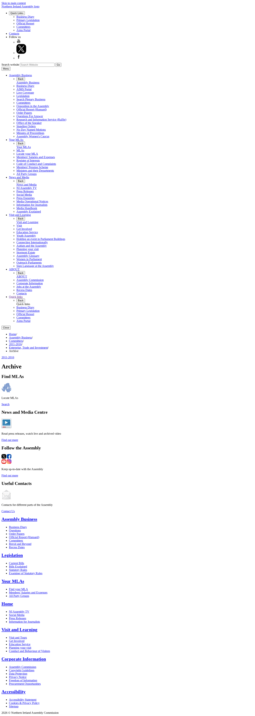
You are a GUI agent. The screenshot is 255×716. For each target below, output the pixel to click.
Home (12, 334)
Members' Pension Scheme (32, 167)
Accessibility (13, 691)
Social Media (24, 194)
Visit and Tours (18, 637)
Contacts (14, 33)
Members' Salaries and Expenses (35, 157)
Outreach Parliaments (29, 262)
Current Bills (16, 563)
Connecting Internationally (32, 242)
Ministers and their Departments (35, 170)
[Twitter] (21, 52)
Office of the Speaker (29, 123)
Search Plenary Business (30, 99)
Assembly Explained (28, 211)
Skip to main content (13, 3)
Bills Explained (18, 566)
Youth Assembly (26, 235)
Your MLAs (16, 139)
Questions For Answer (29, 116)
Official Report (25, 23)
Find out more (9, 440)
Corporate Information (29, 283)
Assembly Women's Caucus (32, 136)
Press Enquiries (25, 198)
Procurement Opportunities (25, 683)
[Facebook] (18, 58)
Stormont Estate (25, 252)
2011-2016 (15, 344)
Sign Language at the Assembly (35, 266)
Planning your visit (27, 249)
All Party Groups (26, 174)
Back (21, 79)
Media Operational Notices (32, 201)
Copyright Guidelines (21, 670)
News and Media (19, 177)
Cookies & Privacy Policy (24, 703)
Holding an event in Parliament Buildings (40, 239)
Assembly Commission (30, 280)
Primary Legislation (28, 20)
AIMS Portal (24, 89)
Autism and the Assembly (31, 245)
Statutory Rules (18, 569)
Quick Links (16, 13)
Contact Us (8, 511)
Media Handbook (26, 208)
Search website (10, 64)
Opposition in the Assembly (32, 106)
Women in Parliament (29, 259)
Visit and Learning (20, 214)
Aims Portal (23, 30)
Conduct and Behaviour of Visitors (29, 651)
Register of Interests (28, 160)
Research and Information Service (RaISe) (41, 119)
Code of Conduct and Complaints (36, 163)
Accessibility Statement (22, 699)
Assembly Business (20, 75)
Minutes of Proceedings (30, 133)
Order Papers (24, 112)
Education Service (27, 232)
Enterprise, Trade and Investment (28, 347)
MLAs (20, 150)
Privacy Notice (18, 677)
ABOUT (14, 269)
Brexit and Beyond (20, 544)
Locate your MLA (27, 153)
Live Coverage (25, 92)
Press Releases (25, 191)
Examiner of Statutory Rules (25, 573)
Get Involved (24, 229)
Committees (23, 26)
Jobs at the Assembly (28, 286)
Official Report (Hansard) (31, 109)
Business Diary (25, 16)
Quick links (16, 296)
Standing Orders (26, 126)
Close (6, 327)
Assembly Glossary (27, 255)
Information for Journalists (31, 204)
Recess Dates (24, 290)
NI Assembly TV (26, 188)
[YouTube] (18, 42)
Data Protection (18, 673)
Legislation (22, 96)
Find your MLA (18, 589)
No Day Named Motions (31, 129)
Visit (19, 225)
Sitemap (13, 706)
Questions (15, 530)
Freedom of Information (23, 680)
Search (5, 404)
